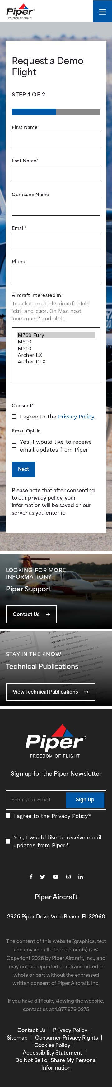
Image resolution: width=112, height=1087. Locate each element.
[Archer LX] (56, 355)
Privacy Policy (76, 416)
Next (23, 469)
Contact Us (31, 1030)
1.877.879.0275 (72, 1010)
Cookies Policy (52, 1045)
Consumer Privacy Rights (66, 1038)
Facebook (31, 877)
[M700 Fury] (56, 335)
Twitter (42, 877)
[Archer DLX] (56, 361)
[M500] (56, 341)
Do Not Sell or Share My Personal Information (56, 1064)
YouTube (55, 877)
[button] (31, 614)
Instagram (68, 877)
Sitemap (17, 1038)
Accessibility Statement (52, 1053)
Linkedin (81, 877)
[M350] (56, 348)
